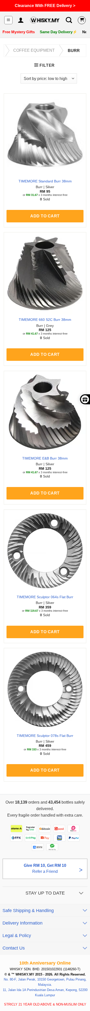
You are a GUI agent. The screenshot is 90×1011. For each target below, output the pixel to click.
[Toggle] (81, 893)
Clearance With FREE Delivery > (45, 5)
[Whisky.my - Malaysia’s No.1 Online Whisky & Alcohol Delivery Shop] (44, 20)
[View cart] (82, 20)
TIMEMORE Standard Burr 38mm (45, 181)
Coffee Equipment (34, 50)
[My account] (21, 20)
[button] (8, 20)
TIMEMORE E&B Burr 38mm (45, 458)
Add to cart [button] (45, 216)
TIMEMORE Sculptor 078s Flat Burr (45, 736)
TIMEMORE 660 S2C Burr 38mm (45, 320)
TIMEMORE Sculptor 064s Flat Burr (45, 597)
